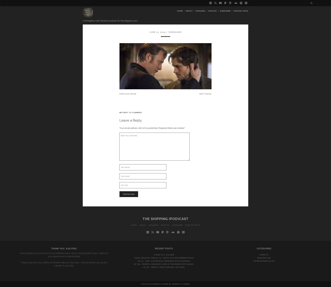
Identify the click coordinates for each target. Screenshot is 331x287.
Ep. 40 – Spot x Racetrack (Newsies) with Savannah (164, 261)
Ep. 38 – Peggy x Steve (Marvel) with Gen (164, 267)
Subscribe (225, 11)
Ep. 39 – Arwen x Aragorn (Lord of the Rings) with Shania (164, 264)
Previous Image (127, 94)
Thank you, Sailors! (164, 255)
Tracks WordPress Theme (154, 284)
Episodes (200, 11)
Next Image (205, 94)
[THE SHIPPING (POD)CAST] (88, 17)
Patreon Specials (262, 261)
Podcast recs (241, 11)
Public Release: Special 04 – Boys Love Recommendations (164, 258)
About (189, 11)
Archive (212, 11)
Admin (262, 255)
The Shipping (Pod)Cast (165, 219)
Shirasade (175, 32)
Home (180, 11)
